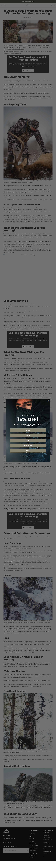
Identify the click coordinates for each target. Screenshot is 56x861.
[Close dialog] (48, 401)
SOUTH (28, 435)
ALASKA (28, 451)
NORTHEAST (28, 445)
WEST (28, 430)
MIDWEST (28, 440)
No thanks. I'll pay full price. (28, 456)
